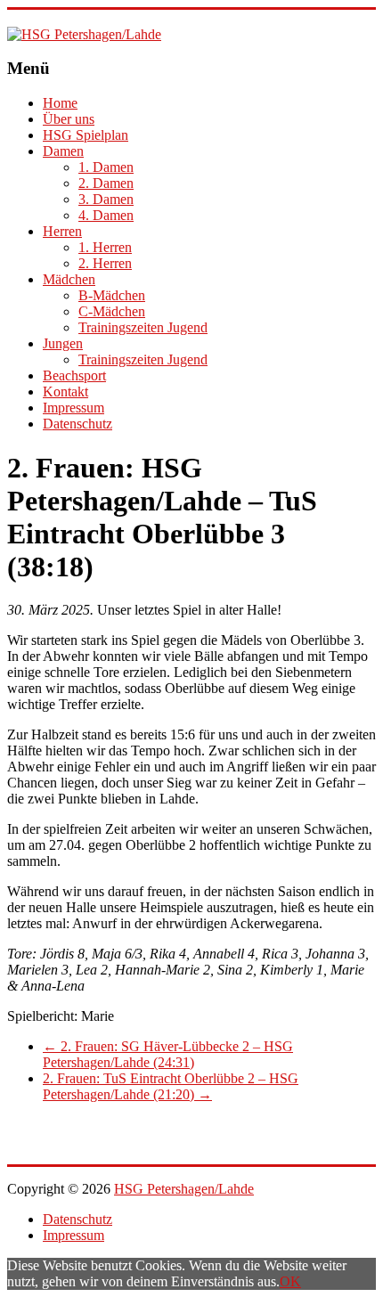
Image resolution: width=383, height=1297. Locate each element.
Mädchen (69, 279)
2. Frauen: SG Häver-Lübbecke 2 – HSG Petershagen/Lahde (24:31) (168, 1054)
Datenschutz (77, 423)
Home (60, 102)
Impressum (73, 407)
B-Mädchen (111, 295)
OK (290, 1281)
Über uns (68, 118)
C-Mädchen (111, 311)
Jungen (63, 343)
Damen (63, 151)
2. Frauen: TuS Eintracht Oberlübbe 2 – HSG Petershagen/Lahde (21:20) (170, 1086)
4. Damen (106, 215)
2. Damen (106, 183)
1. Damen (106, 167)
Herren (62, 231)
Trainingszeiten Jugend (143, 327)
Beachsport (74, 375)
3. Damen (106, 199)
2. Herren (105, 263)
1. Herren (105, 247)
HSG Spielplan (85, 135)
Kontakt (65, 391)
